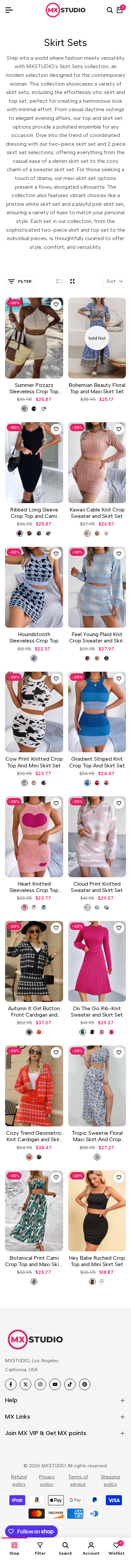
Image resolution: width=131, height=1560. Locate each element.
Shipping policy (110, 1480)
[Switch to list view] (59, 281)
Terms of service (78, 1480)
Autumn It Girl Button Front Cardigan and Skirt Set (34, 1011)
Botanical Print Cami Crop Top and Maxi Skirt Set (34, 1261)
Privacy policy (47, 1480)
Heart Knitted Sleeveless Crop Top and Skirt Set (33, 887)
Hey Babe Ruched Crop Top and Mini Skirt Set (97, 1261)
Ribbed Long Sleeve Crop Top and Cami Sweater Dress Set (34, 512)
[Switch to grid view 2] (72, 281)
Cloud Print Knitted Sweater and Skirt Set (97, 887)
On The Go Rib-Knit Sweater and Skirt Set (97, 1011)
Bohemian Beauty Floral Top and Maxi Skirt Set (97, 388)
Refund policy (19, 1480)
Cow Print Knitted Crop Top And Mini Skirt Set (34, 762)
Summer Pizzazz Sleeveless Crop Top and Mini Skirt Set (33, 388)
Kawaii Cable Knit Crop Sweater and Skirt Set (97, 512)
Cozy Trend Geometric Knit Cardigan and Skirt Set (34, 1136)
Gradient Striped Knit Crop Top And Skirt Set (97, 762)
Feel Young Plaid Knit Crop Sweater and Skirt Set (97, 637)
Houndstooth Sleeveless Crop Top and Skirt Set (33, 637)
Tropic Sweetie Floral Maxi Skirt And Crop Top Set (97, 1136)
